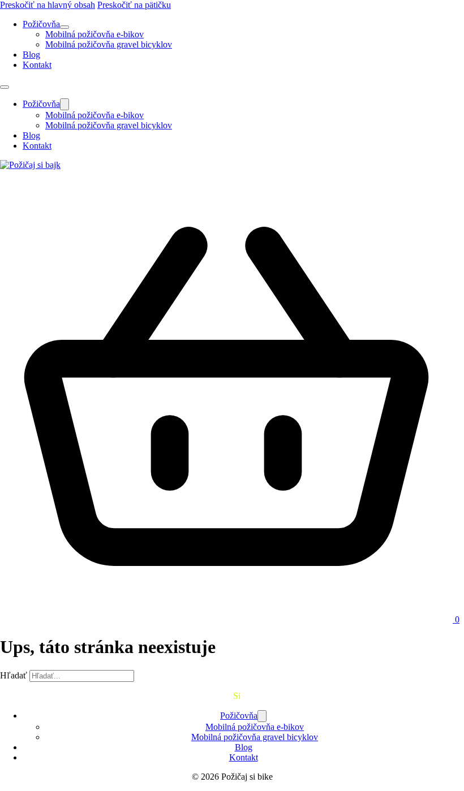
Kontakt (37, 65)
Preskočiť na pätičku (134, 5)
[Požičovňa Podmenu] (64, 27)
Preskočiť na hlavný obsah (47, 5)
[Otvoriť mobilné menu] (4, 87)
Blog (31, 54)
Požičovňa (41, 24)
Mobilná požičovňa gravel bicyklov (108, 44)
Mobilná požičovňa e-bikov (94, 34)
